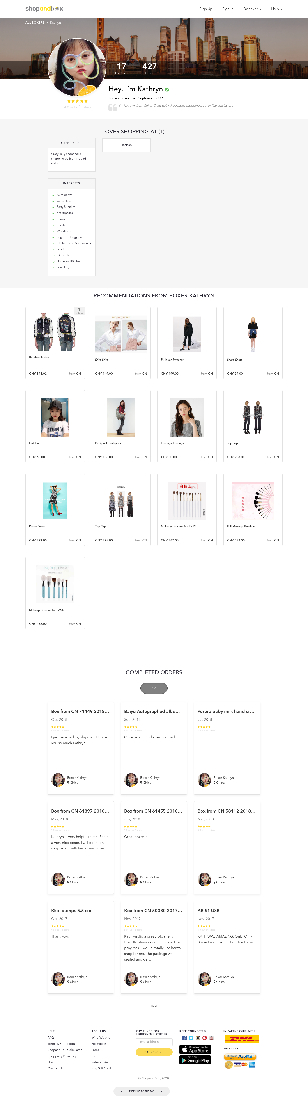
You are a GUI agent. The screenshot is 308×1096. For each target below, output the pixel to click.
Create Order (55, 344)
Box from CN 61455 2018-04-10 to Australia (170, 811)
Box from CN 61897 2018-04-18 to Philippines (99, 811)
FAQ (51, 1037)
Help (275, 9)
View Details (55, 356)
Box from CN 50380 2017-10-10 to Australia (170, 911)
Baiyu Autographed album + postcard (163, 712)
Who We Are (101, 1037)
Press (95, 1050)
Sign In (227, 9)
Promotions (100, 1044)
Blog (95, 1056)
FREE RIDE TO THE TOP (141, 1091)
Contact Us (55, 1068)
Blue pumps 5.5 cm (71, 911)
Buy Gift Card (101, 1068)
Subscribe (154, 1052)
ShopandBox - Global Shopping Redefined (45, 9)
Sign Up (206, 9)
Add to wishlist (55, 332)
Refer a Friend (102, 1062)
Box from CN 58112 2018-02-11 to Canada (242, 811)
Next (154, 1006)
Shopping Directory (62, 1056)
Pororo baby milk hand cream (228, 712)
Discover (251, 9)
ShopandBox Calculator (65, 1050)
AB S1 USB (209, 911)
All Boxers (34, 22)
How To (53, 1062)
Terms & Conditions (62, 1044)
